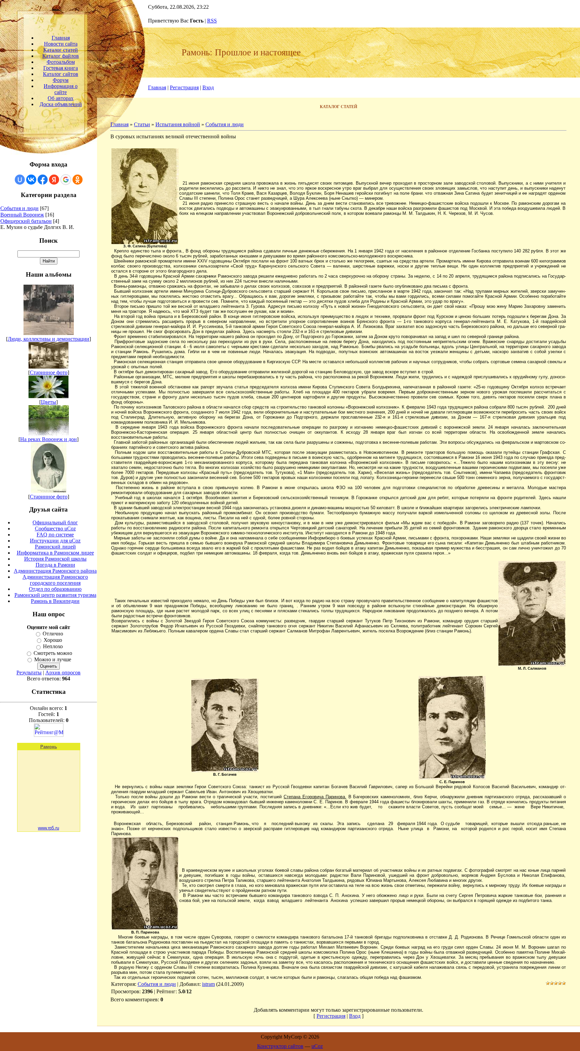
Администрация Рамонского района (55, 571)
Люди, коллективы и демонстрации (48, 339)
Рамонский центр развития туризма (55, 595)
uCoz (317, 1046)
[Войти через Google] (65, 179)
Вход (208, 87)
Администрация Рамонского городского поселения (55, 580)
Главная (157, 87)
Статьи (142, 124)
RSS (212, 20)
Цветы (48, 402)
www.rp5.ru (48, 827)
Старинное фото (48, 372)
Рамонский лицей (55, 547)
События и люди (19, 208)
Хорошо (53, 640)
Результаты (29, 672)
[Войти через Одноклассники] (77, 180)
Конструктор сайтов (280, 1046)
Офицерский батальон (26, 221)
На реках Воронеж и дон (48, 439)
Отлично (53, 633)
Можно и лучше (52, 659)
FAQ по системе (55, 534)
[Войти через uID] (20, 180)
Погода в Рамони (55, 565)
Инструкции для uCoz (55, 540)
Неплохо (53, 647)
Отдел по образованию (55, 589)
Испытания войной (177, 124)
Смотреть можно (53, 653)
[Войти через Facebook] (43, 180)
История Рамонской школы (55, 559)
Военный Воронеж (22, 215)
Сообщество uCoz (55, 528)
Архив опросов (63, 672)
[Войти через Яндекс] (54, 180)
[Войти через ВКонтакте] (31, 180)
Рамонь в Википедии (55, 601)
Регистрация (184, 87)
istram (208, 984)
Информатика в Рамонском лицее (55, 553)
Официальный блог (55, 522)
